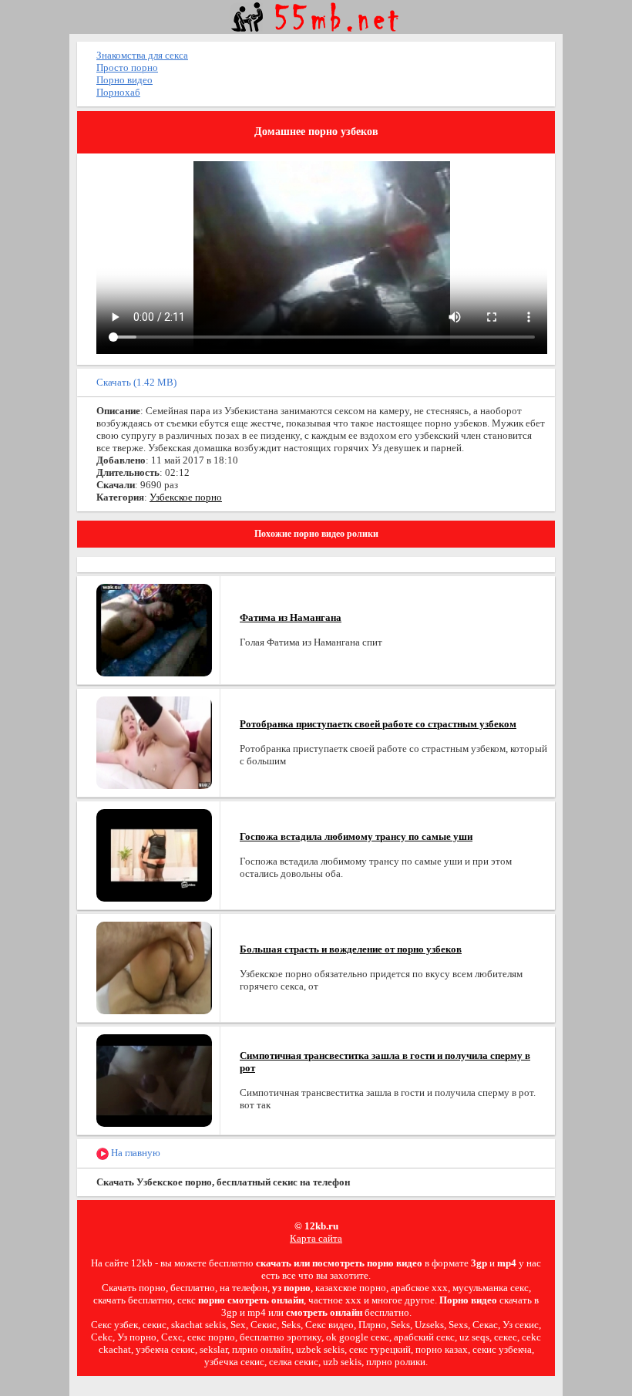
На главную (134, 1152)
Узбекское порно (186, 497)
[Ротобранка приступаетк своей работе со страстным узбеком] (154, 741)
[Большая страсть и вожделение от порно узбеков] (154, 967)
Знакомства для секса (142, 55)
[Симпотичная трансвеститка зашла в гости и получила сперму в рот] (154, 1079)
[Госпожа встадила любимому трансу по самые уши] (154, 854)
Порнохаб (118, 92)
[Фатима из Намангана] (154, 629)
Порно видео (124, 80)
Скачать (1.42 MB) (136, 382)
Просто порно (127, 67)
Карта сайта (316, 1238)
